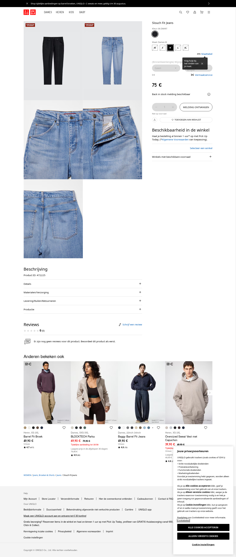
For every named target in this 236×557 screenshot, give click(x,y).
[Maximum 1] (173, 107)
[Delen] (154, 119)
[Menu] (208, 12)
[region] (203, 500)
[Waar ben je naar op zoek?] (180, 12)
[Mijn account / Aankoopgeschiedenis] (194, 12)
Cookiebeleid (183, 520)
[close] (27, 3)
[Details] (208, 94)
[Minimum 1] (156, 107)
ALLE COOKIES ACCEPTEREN (203, 527)
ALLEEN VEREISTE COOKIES (203, 536)
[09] (155, 34)
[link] (121, 3)
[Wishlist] (187, 12)
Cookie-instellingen (203, 544)
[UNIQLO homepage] (30, 12)
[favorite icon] (64, 427)
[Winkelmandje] (201, 12)
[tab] (48, 12)
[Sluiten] (202, 63)
